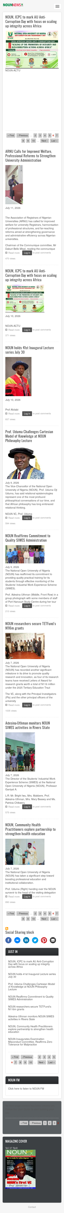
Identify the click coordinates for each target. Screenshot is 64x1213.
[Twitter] (35, 940)
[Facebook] (8, 940)
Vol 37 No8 (11, 1148)
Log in (27, 252)
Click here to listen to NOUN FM (26, 1088)
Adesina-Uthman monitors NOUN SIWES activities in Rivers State (31, 1017)
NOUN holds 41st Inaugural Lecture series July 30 (32, 975)
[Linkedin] (26, 940)
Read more (14, 253)
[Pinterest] (44, 940)
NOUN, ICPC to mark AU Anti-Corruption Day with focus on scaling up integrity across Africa (31, 21)
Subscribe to (6, 928)
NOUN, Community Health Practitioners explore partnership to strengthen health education (30, 1029)
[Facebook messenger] (17, 940)
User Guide (24, 1109)
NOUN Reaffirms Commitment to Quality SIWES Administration (31, 998)
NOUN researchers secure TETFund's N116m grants (29, 1008)
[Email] (53, 940)
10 (34, 140)
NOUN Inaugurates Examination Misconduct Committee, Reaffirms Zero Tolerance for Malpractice (30, 1041)
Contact (32, 1207)
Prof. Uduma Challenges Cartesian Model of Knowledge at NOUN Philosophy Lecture (31, 986)
